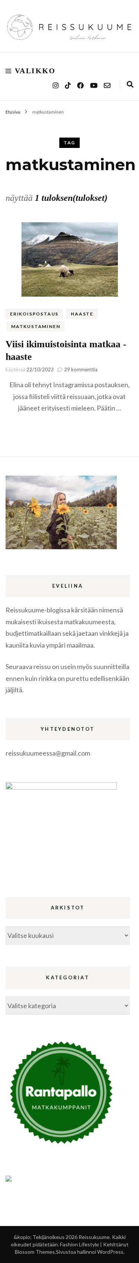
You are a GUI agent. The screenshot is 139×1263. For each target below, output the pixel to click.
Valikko (35, 71)
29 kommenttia (80, 369)
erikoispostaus (34, 314)
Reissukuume (94, 1237)
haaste (82, 314)
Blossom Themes (35, 1252)
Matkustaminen (35, 326)
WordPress (110, 1252)
